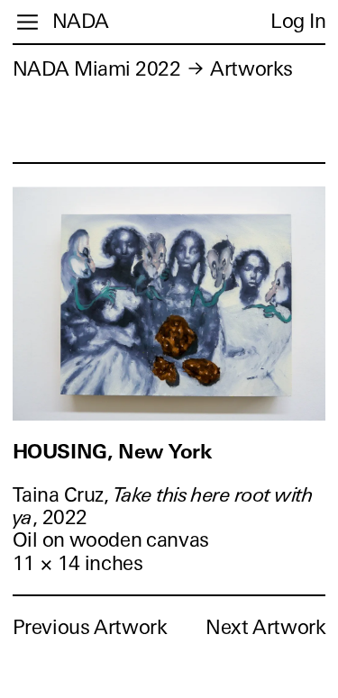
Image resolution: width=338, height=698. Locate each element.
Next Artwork (265, 627)
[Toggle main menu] (27, 22)
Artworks (251, 69)
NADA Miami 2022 (97, 69)
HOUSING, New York (113, 452)
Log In (297, 21)
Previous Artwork (90, 627)
